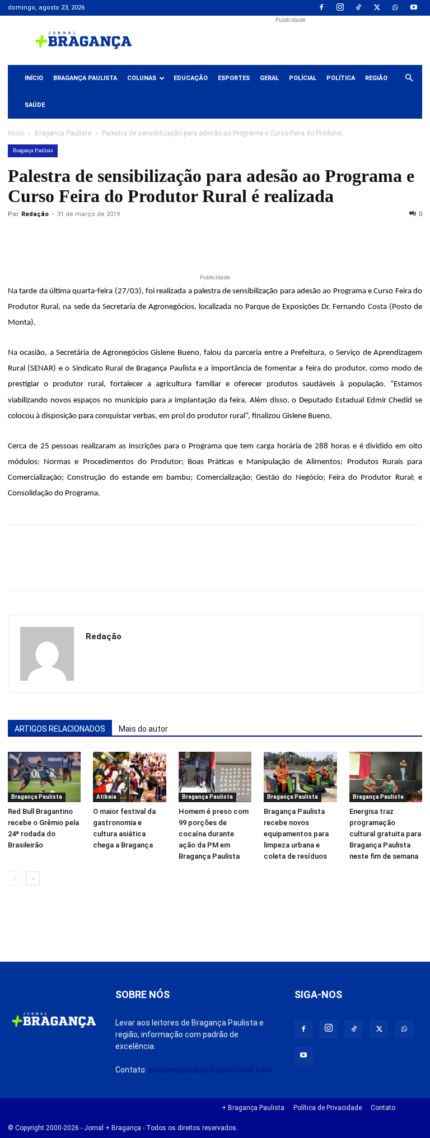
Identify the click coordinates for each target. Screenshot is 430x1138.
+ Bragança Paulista (253, 1108)
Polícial (302, 78)
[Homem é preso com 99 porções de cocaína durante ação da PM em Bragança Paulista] (215, 777)
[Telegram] (173, 239)
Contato (383, 1108)
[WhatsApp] (395, 8)
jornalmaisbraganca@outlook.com (210, 1069)
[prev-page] (15, 879)
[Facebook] (321, 8)
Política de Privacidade (327, 1108)
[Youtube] (413, 8)
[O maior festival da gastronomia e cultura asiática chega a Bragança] (129, 777)
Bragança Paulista (85, 78)
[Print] (148, 239)
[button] (408, 78)
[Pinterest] (96, 239)
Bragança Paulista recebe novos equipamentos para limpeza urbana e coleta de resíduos (296, 833)
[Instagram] (339, 8)
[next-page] (33, 879)
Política (340, 78)
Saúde (35, 105)
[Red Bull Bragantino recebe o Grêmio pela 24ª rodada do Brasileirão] (44, 777)
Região (376, 78)
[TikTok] (358, 8)
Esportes (234, 78)
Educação (191, 78)
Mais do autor (143, 728)
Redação (35, 214)
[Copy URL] (19, 239)
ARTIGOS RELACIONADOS (60, 728)
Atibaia (106, 797)
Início (34, 78)
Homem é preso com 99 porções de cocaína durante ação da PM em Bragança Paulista (214, 833)
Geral (269, 78)
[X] (376, 8)
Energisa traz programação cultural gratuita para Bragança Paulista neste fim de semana (385, 833)
